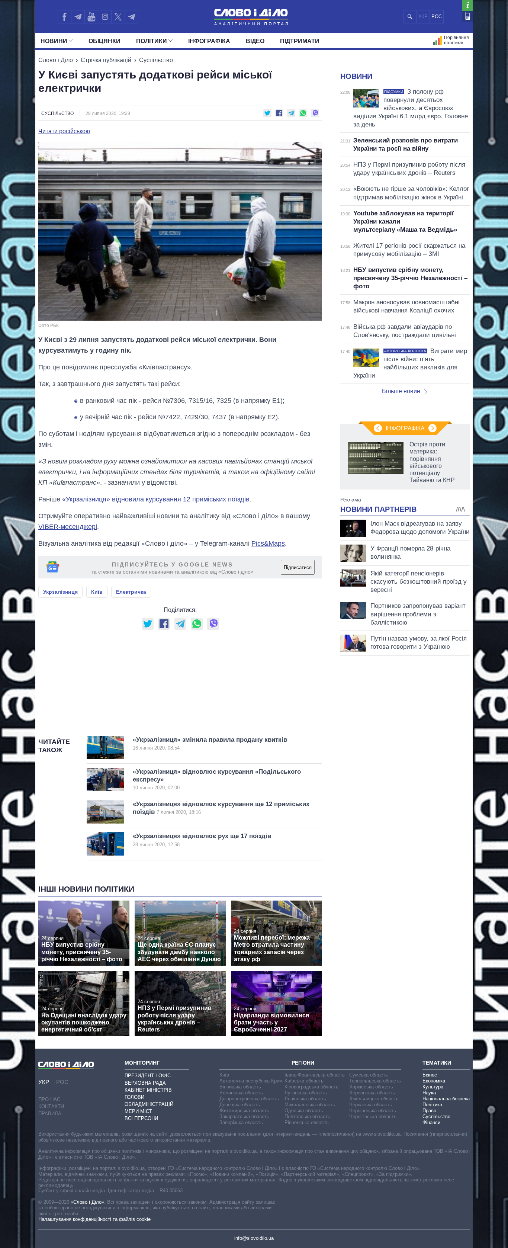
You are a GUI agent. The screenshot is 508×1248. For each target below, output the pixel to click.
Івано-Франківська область (314, 1075)
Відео (255, 41)
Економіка (433, 1081)
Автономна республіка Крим (251, 1081)
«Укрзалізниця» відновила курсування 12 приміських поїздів (156, 499)
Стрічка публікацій (106, 60)
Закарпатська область (244, 1116)
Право (429, 1110)
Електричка (131, 592)
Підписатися (298, 567)
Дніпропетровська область (249, 1098)
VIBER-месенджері (67, 526)
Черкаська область (370, 1104)
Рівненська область (306, 1122)
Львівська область (305, 1098)
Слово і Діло (55, 60)
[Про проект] (467, 5)
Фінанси (431, 1122)
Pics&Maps (268, 543)
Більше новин (401, 391)
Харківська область (371, 1087)
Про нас (49, 1099)
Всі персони (141, 1118)
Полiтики (151, 41)
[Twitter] (118, 16)
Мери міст (138, 1111)
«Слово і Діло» (87, 1202)
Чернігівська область (372, 1116)
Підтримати (299, 41)
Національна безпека (446, 1098)
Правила (49, 1113)
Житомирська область (244, 1110)
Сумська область (368, 1075)
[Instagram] (105, 16)
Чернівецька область (372, 1110)
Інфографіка (209, 41)
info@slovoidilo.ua (254, 1238)
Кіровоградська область (311, 1087)
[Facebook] (64, 16)
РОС (436, 16)
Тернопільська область (375, 1081)
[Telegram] (77, 16)
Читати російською (64, 131)
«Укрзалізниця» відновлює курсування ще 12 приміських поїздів (221, 808)
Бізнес (429, 1075)
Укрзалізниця (60, 592)
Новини (54, 41)
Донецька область (239, 1104)
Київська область (304, 1081)
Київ (97, 592)
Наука (429, 1092)
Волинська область (241, 1092)
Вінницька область (240, 1087)
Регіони (303, 1063)
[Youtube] (91, 16)
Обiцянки (104, 41)
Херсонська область (372, 1092)
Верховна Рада (145, 1083)
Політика (432, 1104)
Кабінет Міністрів (148, 1090)
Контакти (51, 1106)
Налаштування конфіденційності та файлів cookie (94, 1219)
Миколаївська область (309, 1104)
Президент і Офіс (148, 1075)
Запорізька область (241, 1122)
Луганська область (305, 1092)
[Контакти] (467, 16)
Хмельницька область (374, 1098)
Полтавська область (307, 1116)
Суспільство (156, 60)
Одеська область (303, 1110)
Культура (432, 1087)
